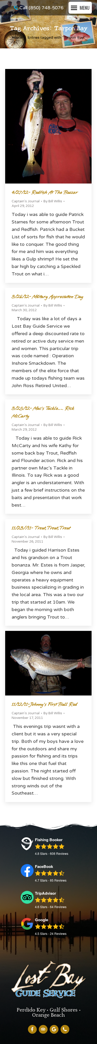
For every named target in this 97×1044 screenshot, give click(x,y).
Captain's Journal (26, 201)
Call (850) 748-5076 (41, 8)
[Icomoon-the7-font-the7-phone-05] (65, 1029)
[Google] (54, 1029)
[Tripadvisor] (43, 1029)
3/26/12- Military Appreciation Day (47, 296)
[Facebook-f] (32, 1029)
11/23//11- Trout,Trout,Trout (41, 528)
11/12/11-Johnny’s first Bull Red (44, 704)
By (52, 201)
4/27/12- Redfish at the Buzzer (45, 192)
